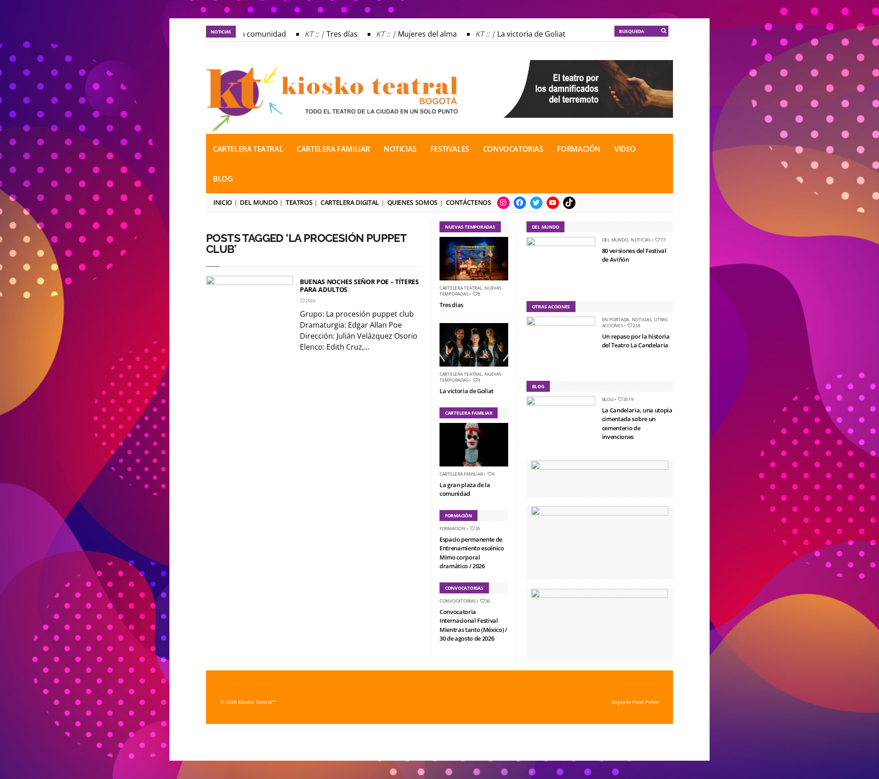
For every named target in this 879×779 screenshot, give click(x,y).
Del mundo (258, 202)
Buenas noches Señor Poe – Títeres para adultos (359, 285)
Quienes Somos (412, 202)
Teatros (299, 202)
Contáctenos (468, 202)
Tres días (332, 34)
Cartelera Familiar (333, 149)
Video (625, 149)
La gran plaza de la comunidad (465, 489)
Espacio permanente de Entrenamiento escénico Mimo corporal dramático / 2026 (472, 553)
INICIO (222, 202)
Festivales (449, 149)
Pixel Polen (645, 702)
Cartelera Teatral (248, 149)
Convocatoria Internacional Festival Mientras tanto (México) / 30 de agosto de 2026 (473, 625)
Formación (579, 149)
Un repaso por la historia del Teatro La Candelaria (636, 341)
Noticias (400, 149)
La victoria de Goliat (522, 34)
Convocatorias (513, 149)
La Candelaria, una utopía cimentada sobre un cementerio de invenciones (637, 423)
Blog (223, 179)
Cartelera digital (349, 202)
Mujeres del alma (417, 34)
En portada (615, 319)
